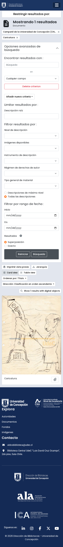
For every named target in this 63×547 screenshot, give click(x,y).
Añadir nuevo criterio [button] (18, 96)
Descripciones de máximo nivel (25, 192)
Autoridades (9, 416)
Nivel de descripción (15, 130)
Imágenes (7, 432)
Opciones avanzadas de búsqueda (22, 48)
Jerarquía (41, 266)
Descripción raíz (13, 110)
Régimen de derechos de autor (22, 167)
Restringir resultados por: (31, 14)
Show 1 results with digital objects (41, 290)
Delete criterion (31, 86)
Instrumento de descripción (20, 155)
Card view (12, 272)
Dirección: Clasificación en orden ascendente (27, 284)
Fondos (6, 427)
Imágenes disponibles (16, 142)
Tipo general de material (18, 180)
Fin (5, 222)
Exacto (12, 246)
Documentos (9, 421)
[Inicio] (13, 5)
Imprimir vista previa (17, 266)
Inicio (7, 209)
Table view (29, 272)
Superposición (16, 242)
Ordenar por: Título (13, 278)
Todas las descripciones (21, 196)
